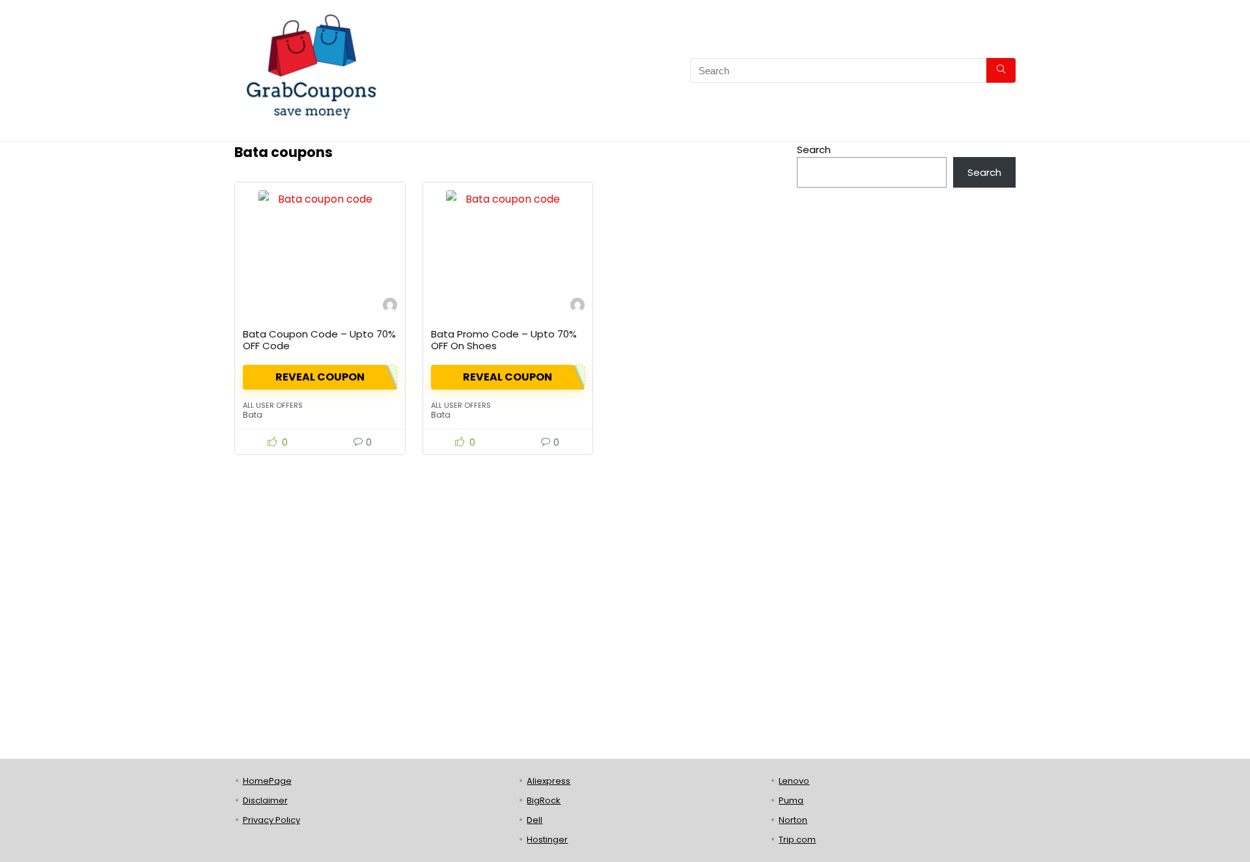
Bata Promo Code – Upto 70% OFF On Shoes (504, 339)
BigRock (544, 800)
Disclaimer (265, 800)
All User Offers (273, 405)
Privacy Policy (271, 820)
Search (814, 149)
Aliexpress (548, 781)
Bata (252, 414)
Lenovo (794, 781)
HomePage (267, 781)
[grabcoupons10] (390, 306)
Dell (534, 820)
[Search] (1001, 70)
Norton (793, 820)
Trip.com (797, 839)
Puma (791, 800)
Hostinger (547, 839)
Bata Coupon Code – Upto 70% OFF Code (319, 339)
